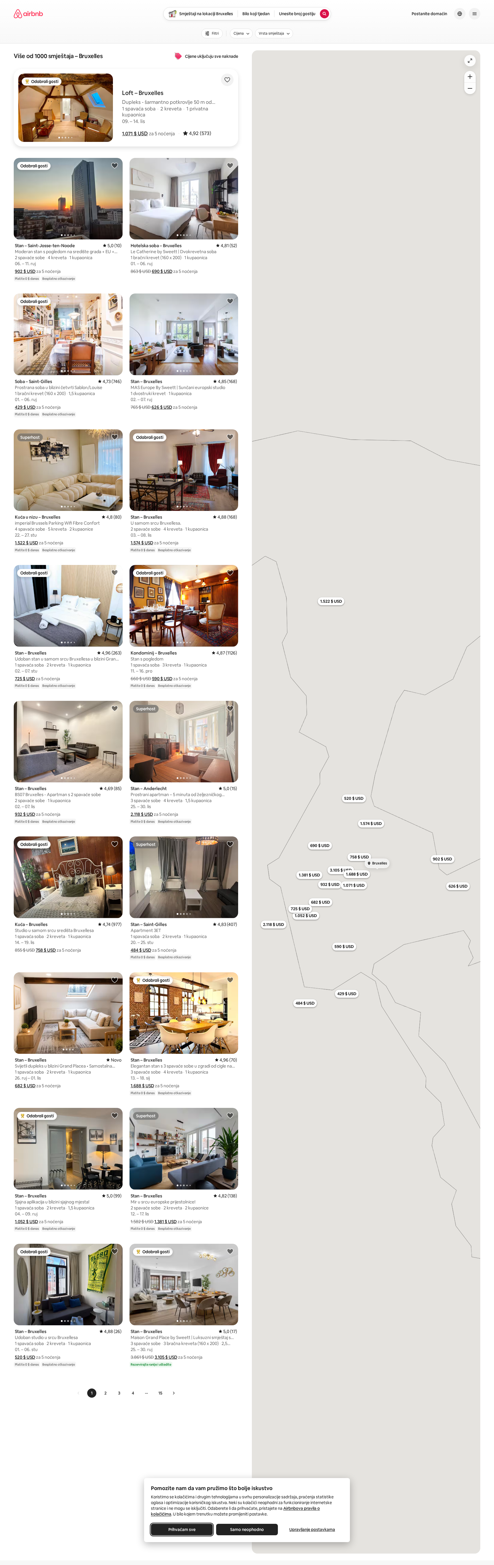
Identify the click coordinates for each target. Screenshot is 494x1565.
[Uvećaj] (470, 76)
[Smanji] (470, 88)
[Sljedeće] (173, 1393)
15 (160, 1393)
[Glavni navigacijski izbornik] (474, 13)
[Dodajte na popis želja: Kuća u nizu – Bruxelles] (114, 436)
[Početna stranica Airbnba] (28, 13)
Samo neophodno (247, 1529)
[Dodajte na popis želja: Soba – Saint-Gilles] (114, 301)
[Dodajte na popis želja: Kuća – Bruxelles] (114, 843)
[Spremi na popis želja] (227, 80)
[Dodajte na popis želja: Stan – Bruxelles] (230, 301)
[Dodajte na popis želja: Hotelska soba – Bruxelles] (230, 165)
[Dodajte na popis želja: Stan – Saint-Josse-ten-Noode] (114, 165)
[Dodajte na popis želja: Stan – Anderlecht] (230, 708)
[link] (78, 1393)
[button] (135, 133)
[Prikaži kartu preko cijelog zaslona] (470, 60)
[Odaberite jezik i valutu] (459, 13)
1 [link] (92, 1393)
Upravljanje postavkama (312, 1529)
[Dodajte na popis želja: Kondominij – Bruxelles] (230, 572)
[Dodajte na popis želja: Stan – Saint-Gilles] (230, 843)
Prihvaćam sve (182, 1529)
